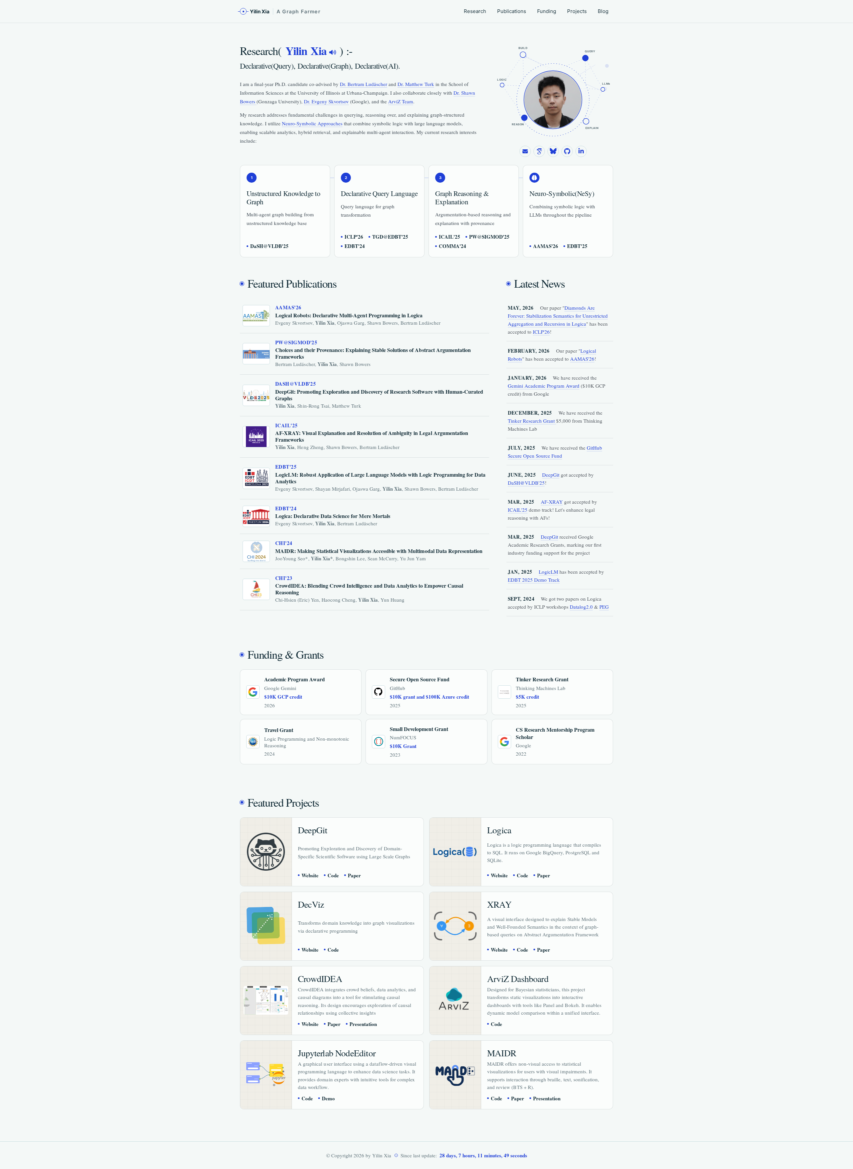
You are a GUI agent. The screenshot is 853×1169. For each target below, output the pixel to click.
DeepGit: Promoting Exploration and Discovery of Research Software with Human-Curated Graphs (379, 395)
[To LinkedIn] (581, 151)
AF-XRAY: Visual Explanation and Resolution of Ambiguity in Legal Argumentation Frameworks (371, 436)
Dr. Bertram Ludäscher (363, 84)
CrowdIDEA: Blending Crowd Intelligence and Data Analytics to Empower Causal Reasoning (369, 589)
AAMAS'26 (582, 358)
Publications (511, 11)
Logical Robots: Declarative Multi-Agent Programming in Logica (349, 315)
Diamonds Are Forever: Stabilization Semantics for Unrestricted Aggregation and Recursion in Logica (558, 315)
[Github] (567, 151)
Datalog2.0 (581, 606)
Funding (546, 11)
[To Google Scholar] (539, 151)
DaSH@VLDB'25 (526, 482)
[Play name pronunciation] (332, 52)
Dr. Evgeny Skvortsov (326, 101)
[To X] (553, 151)
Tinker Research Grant (532, 420)
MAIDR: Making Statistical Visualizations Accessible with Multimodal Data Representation (378, 551)
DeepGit (550, 474)
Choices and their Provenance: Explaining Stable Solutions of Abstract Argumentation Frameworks (373, 353)
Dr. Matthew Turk (416, 84)
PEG (604, 606)
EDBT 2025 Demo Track (534, 579)
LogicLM (548, 571)
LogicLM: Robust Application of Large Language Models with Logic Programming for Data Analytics (380, 478)
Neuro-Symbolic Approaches (312, 123)
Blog (603, 11)
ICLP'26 (541, 331)
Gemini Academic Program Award (543, 385)
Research (475, 11)
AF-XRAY (552, 501)
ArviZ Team (400, 101)
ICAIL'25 (517, 509)
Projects (577, 11)
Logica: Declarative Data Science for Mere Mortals (332, 516)
